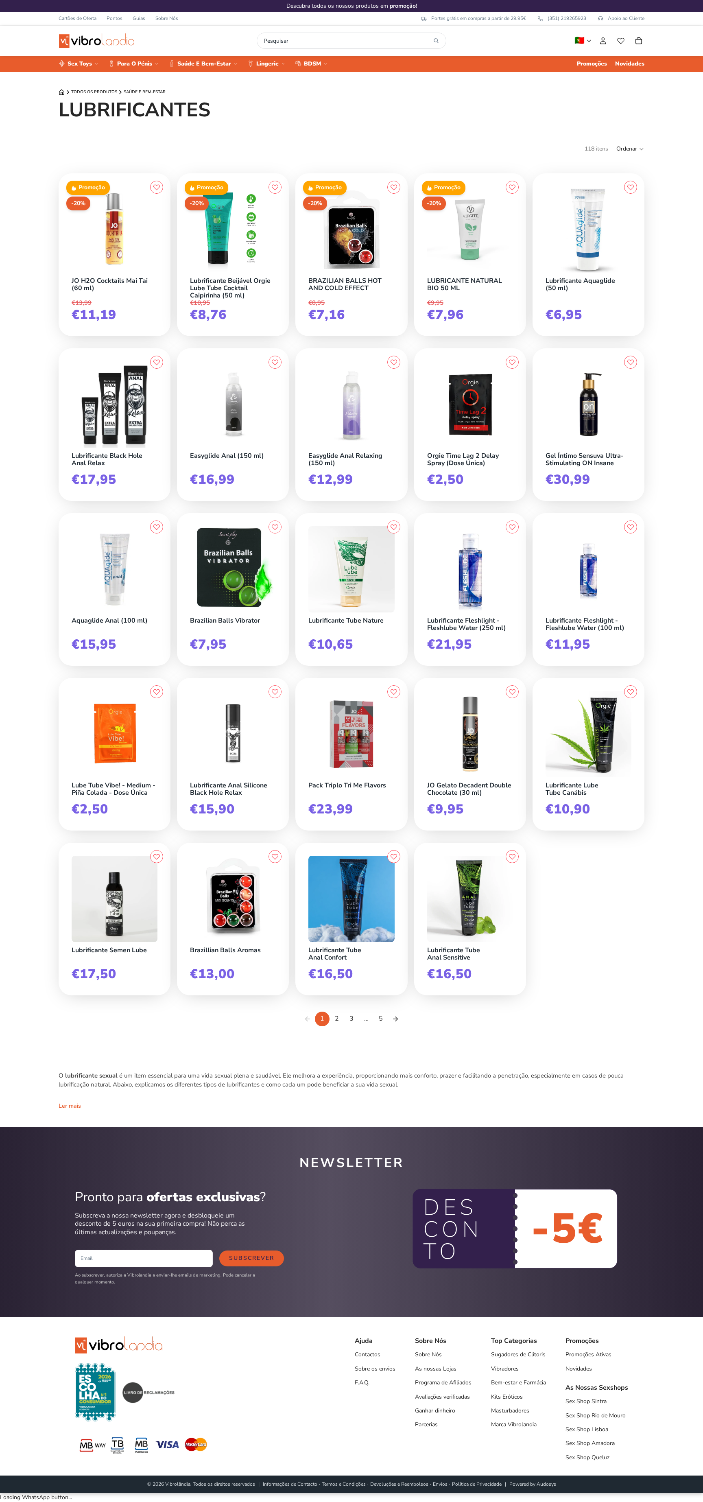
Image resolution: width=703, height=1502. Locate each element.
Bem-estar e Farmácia (518, 1382)
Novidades (578, 1369)
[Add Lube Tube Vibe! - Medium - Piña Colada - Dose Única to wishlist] (156, 691)
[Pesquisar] (436, 40)
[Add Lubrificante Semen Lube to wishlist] (156, 856)
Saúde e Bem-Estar (145, 92)
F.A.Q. (362, 1382)
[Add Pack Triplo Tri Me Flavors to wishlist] (393, 691)
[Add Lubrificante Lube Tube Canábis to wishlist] (630, 691)
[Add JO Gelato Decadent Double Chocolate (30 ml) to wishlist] (512, 691)
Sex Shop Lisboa (586, 1429)
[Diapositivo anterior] (199, 229)
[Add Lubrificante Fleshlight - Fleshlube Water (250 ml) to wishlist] (512, 526)
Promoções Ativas (588, 1354)
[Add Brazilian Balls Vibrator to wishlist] (275, 526)
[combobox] (347, 40)
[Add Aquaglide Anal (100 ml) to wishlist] (156, 526)
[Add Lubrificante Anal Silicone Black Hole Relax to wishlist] (275, 691)
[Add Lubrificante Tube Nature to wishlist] (393, 526)
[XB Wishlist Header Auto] (621, 41)
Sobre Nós (166, 18)
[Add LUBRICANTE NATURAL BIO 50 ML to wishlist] (512, 187)
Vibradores (505, 1369)
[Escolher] (155, 445)
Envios (440, 1484)
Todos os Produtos (94, 92)
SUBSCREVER (251, 1258)
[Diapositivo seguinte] (267, 229)
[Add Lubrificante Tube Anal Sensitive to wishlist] (512, 856)
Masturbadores (510, 1411)
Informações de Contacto (290, 1484)
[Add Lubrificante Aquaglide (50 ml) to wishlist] (630, 187)
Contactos (367, 1354)
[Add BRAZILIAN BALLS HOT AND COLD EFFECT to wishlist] (393, 187)
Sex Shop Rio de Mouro (595, 1415)
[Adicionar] (155, 270)
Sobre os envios (375, 1369)
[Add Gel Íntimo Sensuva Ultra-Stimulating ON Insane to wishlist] (630, 362)
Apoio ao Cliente (626, 18)
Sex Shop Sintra (586, 1401)
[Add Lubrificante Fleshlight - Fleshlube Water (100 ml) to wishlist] (630, 526)
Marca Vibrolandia (514, 1424)
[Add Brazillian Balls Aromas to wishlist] (275, 856)
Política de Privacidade (477, 1484)
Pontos (114, 18)
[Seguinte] (395, 1019)
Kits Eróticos (507, 1397)
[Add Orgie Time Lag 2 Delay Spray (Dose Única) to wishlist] (512, 362)
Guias (139, 18)
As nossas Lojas (435, 1369)
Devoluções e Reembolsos (399, 1484)
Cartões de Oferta (77, 18)
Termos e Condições (344, 1484)
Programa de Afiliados (443, 1382)
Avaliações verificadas (442, 1397)
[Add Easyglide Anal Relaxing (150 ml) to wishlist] (393, 362)
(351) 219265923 (567, 18)
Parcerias (426, 1424)
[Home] (62, 92)
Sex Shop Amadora (590, 1443)
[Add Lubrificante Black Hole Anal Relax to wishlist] (156, 362)
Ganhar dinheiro (435, 1411)
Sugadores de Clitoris (518, 1354)
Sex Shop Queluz (587, 1457)
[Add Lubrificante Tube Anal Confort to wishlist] (393, 856)
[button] (630, 149)
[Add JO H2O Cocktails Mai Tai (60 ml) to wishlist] (156, 187)
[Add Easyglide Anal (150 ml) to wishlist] (275, 362)
